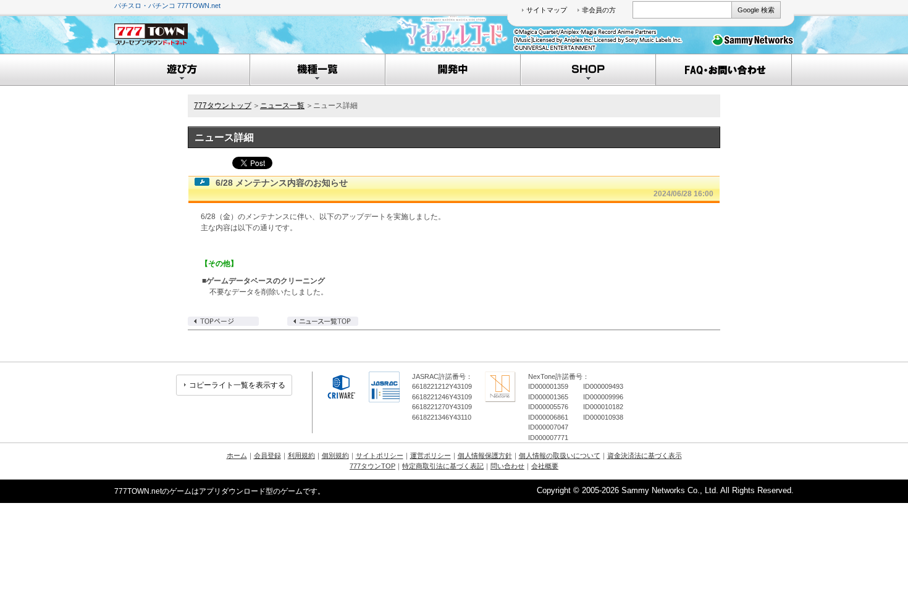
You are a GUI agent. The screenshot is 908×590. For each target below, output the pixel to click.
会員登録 (267, 455)
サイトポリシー (379, 455)
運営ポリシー (430, 455)
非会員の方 (599, 10)
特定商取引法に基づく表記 (443, 466)
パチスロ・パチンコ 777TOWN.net (167, 5)
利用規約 (301, 455)
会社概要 (544, 466)
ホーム (237, 455)
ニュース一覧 (282, 105)
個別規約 (335, 455)
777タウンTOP (372, 466)
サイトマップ (546, 10)
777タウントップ (222, 105)
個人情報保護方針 (485, 455)
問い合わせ (507, 466)
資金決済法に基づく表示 (644, 455)
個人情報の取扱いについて (559, 455)
